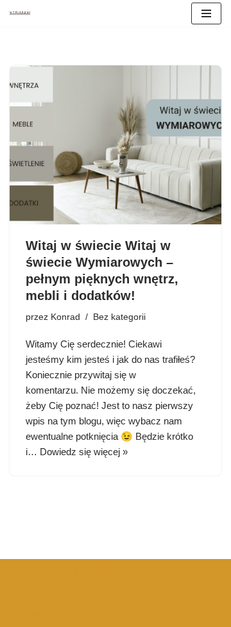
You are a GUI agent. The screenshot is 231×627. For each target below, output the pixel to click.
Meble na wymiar (162, 597)
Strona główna (42, 597)
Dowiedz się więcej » (84, 451)
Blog (99, 597)
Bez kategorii (119, 317)
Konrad (65, 317)
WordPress (157, 571)
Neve (62, 571)
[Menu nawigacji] (206, 13)
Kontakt (28, 613)
